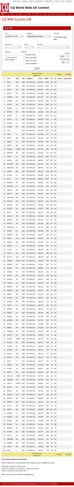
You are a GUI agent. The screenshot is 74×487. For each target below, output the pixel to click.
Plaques (20, 14)
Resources (52, 14)
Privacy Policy (53, 483)
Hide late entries (31, 55)
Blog (69, 14)
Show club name (31, 60)
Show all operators (31, 63)
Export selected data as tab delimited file (14, 459)
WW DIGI (69, 1)
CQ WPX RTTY (48, 1)
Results (28, 14)
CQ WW (24, 1)
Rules (12, 14)
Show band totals (31, 57)
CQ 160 (56, 1)
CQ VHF (63, 1)
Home (4, 14)
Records (36, 14)
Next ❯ (59, 74)
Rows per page (64, 59)
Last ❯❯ (68, 74)
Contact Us (60, 14)
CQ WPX (30, 1)
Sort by (67, 53)
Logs (44, 14)
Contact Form (29, 474)
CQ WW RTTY (38, 1)
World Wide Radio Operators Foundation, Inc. (26, 483)
